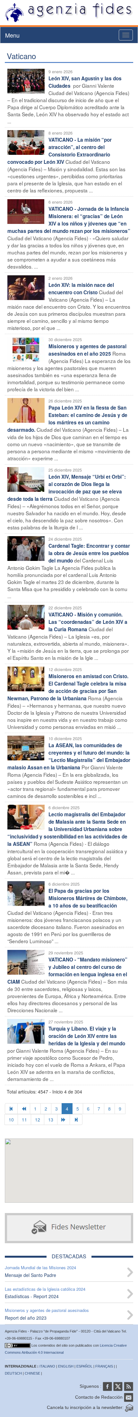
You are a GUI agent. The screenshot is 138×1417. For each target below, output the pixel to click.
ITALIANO (47, 1366)
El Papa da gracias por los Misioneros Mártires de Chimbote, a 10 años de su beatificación (87, 898)
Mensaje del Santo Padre (30, 1275)
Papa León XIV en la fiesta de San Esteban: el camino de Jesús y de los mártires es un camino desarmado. (67, 418)
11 (24, 1119)
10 (11, 1119)
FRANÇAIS (104, 1366)
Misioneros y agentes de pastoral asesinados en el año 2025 (87, 350)
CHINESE (32, 1373)
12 (37, 1119)
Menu (12, 35)
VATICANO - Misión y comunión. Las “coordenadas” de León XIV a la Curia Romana (87, 622)
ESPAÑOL (84, 1366)
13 (50, 1119)
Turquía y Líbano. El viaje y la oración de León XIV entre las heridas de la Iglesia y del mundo (86, 1036)
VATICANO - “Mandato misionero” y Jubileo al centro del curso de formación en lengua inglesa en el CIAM (67, 970)
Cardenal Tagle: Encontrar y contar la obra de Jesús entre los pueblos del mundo (89, 553)
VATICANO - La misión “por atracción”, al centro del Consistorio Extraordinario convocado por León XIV (59, 150)
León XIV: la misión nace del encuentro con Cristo (81, 288)
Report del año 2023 (26, 1318)
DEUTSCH (13, 1373)
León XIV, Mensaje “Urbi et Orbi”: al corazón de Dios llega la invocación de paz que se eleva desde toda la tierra (66, 487)
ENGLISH (65, 1366)
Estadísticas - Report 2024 (32, 1296)
